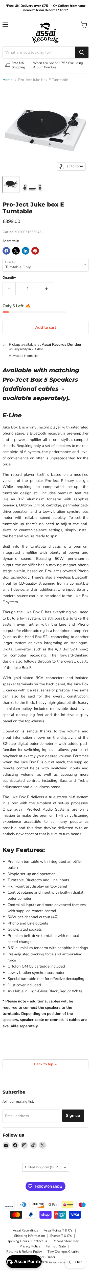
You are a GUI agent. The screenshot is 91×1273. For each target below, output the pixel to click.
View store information (24, 356)
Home (8, 80)
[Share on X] (16, 251)
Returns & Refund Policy (24, 1251)
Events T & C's (61, 1236)
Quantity (9, 278)
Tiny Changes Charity (63, 1251)
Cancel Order (45, 1257)
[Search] (81, 52)
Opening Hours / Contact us (27, 1241)
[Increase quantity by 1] (46, 288)
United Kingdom (43, 1167)
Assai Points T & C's (58, 1230)
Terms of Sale (56, 1246)
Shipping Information (29, 1236)
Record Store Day (66, 1241)
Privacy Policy (30, 1246)
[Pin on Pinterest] (35, 251)
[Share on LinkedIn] (25, 251)
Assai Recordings (25, 1230)
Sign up (73, 1115)
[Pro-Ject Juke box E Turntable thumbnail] (11, 184)
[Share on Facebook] (6, 251)
